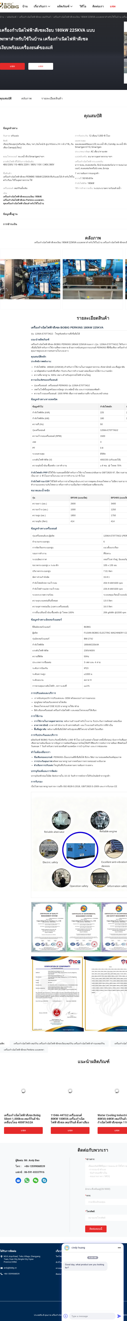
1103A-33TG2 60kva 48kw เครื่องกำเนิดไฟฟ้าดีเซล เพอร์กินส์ (68, 1119)
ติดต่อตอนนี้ (96, 1228)
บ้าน (2, 17)
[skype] (44, 1180)
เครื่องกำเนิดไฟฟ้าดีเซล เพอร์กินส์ (35, 17)
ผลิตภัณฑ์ (11, 17)
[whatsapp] (27, 1180)
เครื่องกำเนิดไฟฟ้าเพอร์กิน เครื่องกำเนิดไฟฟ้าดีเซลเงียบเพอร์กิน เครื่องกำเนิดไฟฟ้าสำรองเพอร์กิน (59, 1043)
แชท (12, 66)
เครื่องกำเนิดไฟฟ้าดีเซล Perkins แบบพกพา (24, 1049)
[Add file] (66, 1316)
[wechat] (35, 1180)
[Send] (119, 1316)
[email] (18, 1180)
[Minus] (119, 1248)
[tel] (53, 1180)
